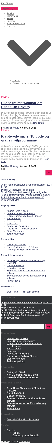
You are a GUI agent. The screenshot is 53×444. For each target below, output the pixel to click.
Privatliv (11, 21)
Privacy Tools (13, 281)
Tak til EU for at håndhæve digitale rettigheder (24, 192)
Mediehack (12, 16)
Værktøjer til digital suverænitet (22, 249)
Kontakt (16, 80)
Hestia (4, 441)
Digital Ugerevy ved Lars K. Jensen (24, 216)
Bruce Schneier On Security (21, 213)
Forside (10, 13)
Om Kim (11, 430)
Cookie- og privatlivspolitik (25, 83)
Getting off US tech (16, 244)
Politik (10, 18)
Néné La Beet (14, 221)
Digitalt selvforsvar (16, 268)
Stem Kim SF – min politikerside (23, 292)
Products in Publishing (18, 226)
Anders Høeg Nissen (17, 211)
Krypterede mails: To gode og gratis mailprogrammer (25, 138)
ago (14, 128)
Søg (3, 169)
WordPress (24, 441)
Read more (38, 123)
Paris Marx (12, 223)
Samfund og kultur (16, 23)
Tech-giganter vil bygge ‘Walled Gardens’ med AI (25, 195)
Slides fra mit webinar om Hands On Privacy (21, 105)
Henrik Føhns (13, 218)
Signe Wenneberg (16, 231)
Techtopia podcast (16, 234)
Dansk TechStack (15, 265)
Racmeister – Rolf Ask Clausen (22, 228)
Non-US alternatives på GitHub (22, 247)
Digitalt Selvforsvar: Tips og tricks (17, 190)
